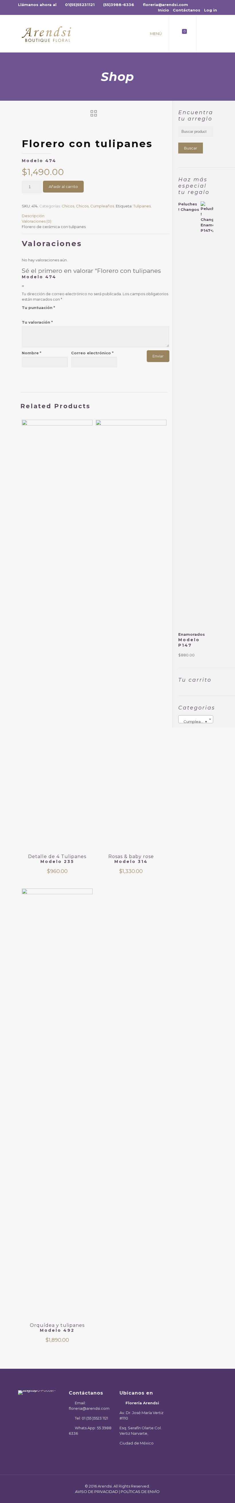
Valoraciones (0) (36, 221)
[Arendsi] (46, 33)
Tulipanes (142, 206)
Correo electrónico (92, 353)
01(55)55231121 (80, 4)
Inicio (163, 10)
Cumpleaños (102, 206)
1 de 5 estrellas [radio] (24, 313)
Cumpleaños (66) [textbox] (197, 721)
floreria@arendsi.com (165, 4)
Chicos (68, 206)
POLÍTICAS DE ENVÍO (140, 1491)
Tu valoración (37, 322)
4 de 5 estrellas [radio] (37, 313)
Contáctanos (186, 10)
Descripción (33, 215)
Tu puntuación (38, 307)
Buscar (190, 148)
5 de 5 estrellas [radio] (42, 313)
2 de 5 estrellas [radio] (28, 313)
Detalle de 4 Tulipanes (57, 859)
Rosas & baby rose (131, 859)
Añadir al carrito (63, 186)
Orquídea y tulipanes (57, 1328)
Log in (210, 10)
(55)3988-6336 (118, 4)
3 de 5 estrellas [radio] (33, 313)
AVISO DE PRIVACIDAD (96, 1491)
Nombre (31, 353)
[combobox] (195, 719)
